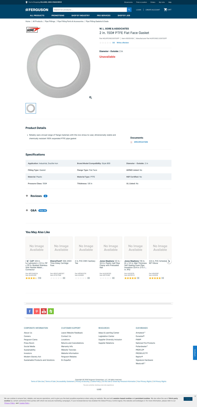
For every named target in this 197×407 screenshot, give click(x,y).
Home (28, 21)
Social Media (29, 346)
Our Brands (142, 328)
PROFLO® (140, 350)
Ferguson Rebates (69, 356)
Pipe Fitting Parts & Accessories (70, 21)
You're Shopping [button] (45, 2)
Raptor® (139, 356)
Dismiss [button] (188, 399)
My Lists (162, 2)
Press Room (29, 343)
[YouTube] (44, 311)
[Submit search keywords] (129, 9)
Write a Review (123, 43)
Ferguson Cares (30, 339)
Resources (103, 328)
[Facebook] (30, 311)
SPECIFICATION (141, 142)
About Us (28, 333)
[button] (195, 396)
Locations (65, 339)
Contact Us (66, 336)
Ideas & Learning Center (108, 333)
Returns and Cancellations (72, 343)
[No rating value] (105, 42)
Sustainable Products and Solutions (39, 360)
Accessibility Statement (65, 381)
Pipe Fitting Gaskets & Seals (97, 21)
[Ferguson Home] (37, 10)
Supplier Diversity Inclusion (110, 339)
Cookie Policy (96, 381)
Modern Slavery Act (32, 356)
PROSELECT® (142, 353)
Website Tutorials (68, 350)
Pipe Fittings (50, 21)
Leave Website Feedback (72, 333)
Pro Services (103, 15)
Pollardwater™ (142, 346)
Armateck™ (140, 333)
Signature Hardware (144, 360)
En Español (66, 360)
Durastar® (140, 336)
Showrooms (128, 2)
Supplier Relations (106, 343)
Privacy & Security (82, 381)
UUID (99, 389)
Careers (27, 336)
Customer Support (70, 328)
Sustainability (29, 350)
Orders (152, 2)
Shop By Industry (80, 15)
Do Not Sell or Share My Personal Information (119, 381)
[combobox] (90, 9)
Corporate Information (36, 328)
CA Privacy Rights (159, 381)
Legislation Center (106, 336)
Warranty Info (67, 346)
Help (169, 2)
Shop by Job (124, 15)
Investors (28, 353)
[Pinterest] (37, 311)
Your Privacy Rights (144, 381)
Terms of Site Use (37, 381)
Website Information (70, 353)
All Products (37, 15)
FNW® (138, 339)
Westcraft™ (140, 363)
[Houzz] (51, 311)
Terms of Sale (50, 381)
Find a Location (141, 2)
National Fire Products (145, 343)
